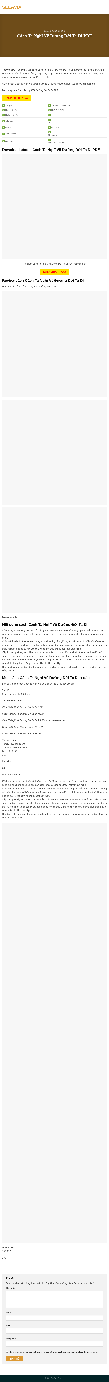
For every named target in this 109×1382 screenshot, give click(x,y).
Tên (8, 1312)
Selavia (11, 7)
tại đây (63, 684)
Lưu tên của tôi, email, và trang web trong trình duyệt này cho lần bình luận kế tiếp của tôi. (54, 1352)
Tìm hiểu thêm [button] (9, 740)
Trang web (11, 1338)
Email (9, 1325)
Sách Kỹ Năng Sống (54, 31)
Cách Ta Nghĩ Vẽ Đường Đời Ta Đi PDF (38, 90)
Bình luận (11, 1288)
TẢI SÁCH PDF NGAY (16, 98)
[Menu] (105, 7)
